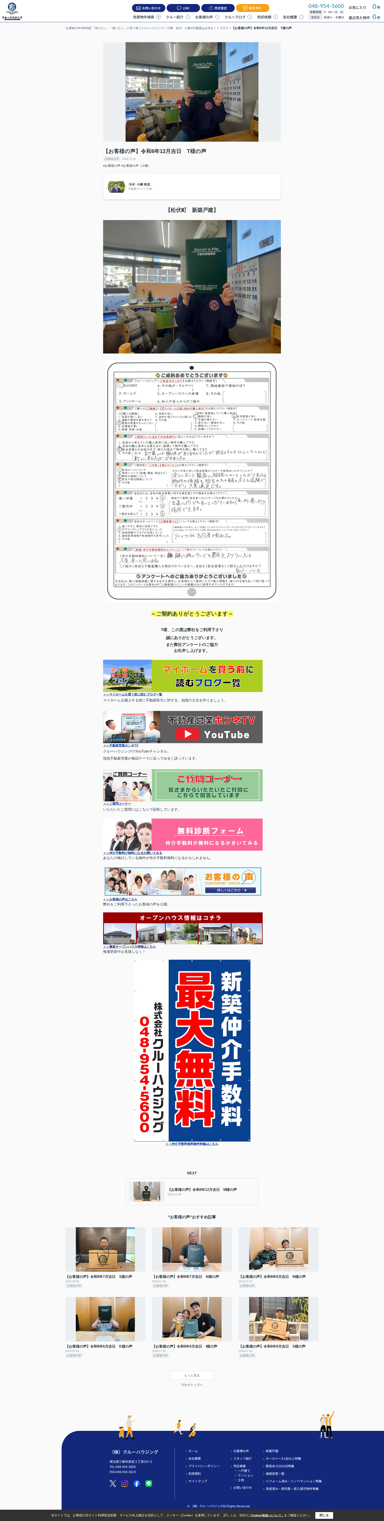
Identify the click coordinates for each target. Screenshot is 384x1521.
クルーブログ (235, 17)
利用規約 (194, 1473)
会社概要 (290, 17)
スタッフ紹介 (242, 1458)
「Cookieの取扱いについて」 (266, 1515)
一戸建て (244, 1470)
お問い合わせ (151, 8)
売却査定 (220, 8)
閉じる (324, 1515)
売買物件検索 (143, 17)
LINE (186, 8)
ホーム (193, 1451)
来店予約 (255, 8)
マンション (245, 1475)
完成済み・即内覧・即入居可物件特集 (292, 1488)
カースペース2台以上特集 (283, 1458)
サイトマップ (197, 1481)
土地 (241, 1480)
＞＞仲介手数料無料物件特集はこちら (192, 1144)
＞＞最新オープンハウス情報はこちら (129, 946)
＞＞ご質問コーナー (117, 803)
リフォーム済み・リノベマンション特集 (294, 1481)
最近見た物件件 (364, 17)
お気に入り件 (364, 7)
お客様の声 (204, 17)
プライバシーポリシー (204, 1466)
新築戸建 (272, 1451)
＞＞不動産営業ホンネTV (120, 745)
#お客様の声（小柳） (136, 165)
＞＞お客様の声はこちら (120, 899)
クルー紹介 (175, 17)
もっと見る (192, 1375)
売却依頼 (264, 17)
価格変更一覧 (275, 1473)
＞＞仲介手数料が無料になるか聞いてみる (132, 853)
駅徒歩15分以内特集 (280, 1466)
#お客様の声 (111, 165)
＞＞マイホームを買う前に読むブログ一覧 (132, 694)
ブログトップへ (192, 1385)
